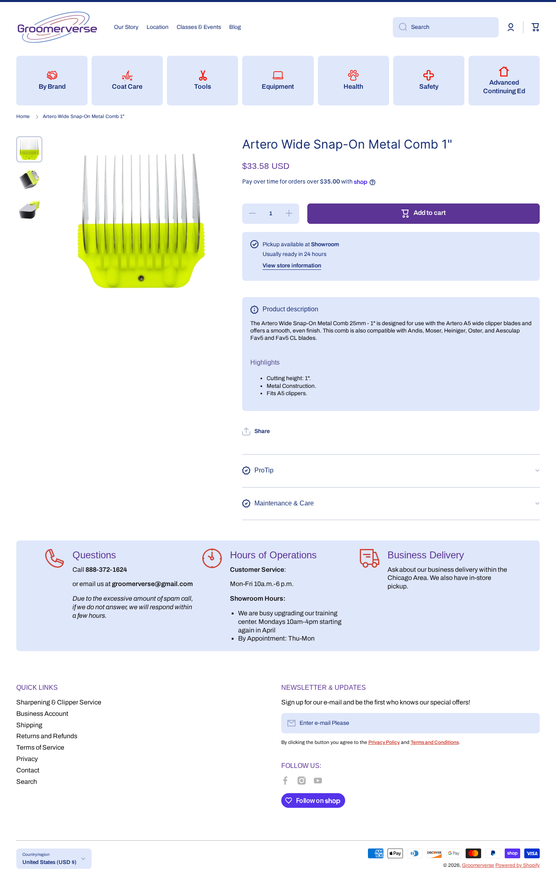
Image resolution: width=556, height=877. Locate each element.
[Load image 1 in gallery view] (29, 149)
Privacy (27, 758)
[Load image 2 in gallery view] (29, 179)
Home (23, 116)
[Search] (400, 27)
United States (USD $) (49, 862)
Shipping (29, 725)
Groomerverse (478, 865)
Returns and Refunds (46, 736)
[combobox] (446, 27)
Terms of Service (40, 747)
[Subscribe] (529, 723)
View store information (292, 265)
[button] (536, 27)
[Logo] (57, 27)
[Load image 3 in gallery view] (29, 210)
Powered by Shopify (517, 865)
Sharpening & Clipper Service (58, 702)
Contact (27, 770)
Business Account (42, 713)
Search (26, 781)
